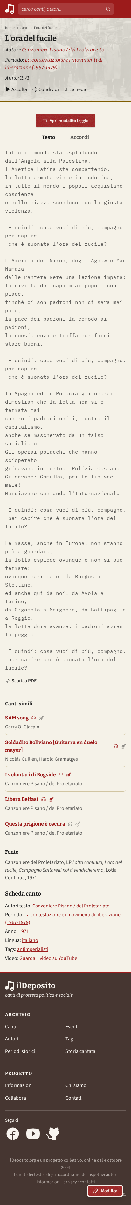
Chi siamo (76, 1085)
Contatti (74, 1097)
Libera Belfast (21, 799)
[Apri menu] (122, 9)
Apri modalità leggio (69, 121)
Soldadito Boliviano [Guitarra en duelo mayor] (51, 746)
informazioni (48, 1182)
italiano (30, 940)
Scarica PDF (24, 680)
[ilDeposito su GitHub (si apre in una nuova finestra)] (53, 1135)
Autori (11, 1038)
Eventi (72, 1026)
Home (10, 28)
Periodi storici (20, 1051)
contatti (87, 1182)
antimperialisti (32, 949)
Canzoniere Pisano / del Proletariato (63, 50)
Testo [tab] (48, 137)
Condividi (48, 89)
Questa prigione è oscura (35, 824)
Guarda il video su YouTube (48, 958)
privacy (70, 1182)
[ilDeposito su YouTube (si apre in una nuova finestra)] (33, 1135)
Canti (24, 28)
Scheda (78, 89)
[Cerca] (108, 8)
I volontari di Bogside (30, 775)
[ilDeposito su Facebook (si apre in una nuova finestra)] (12, 1135)
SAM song (17, 718)
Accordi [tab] (79, 137)
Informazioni (19, 1085)
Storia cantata (80, 1051)
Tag (69, 1038)
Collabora (15, 1097)
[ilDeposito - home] (9, 9)
